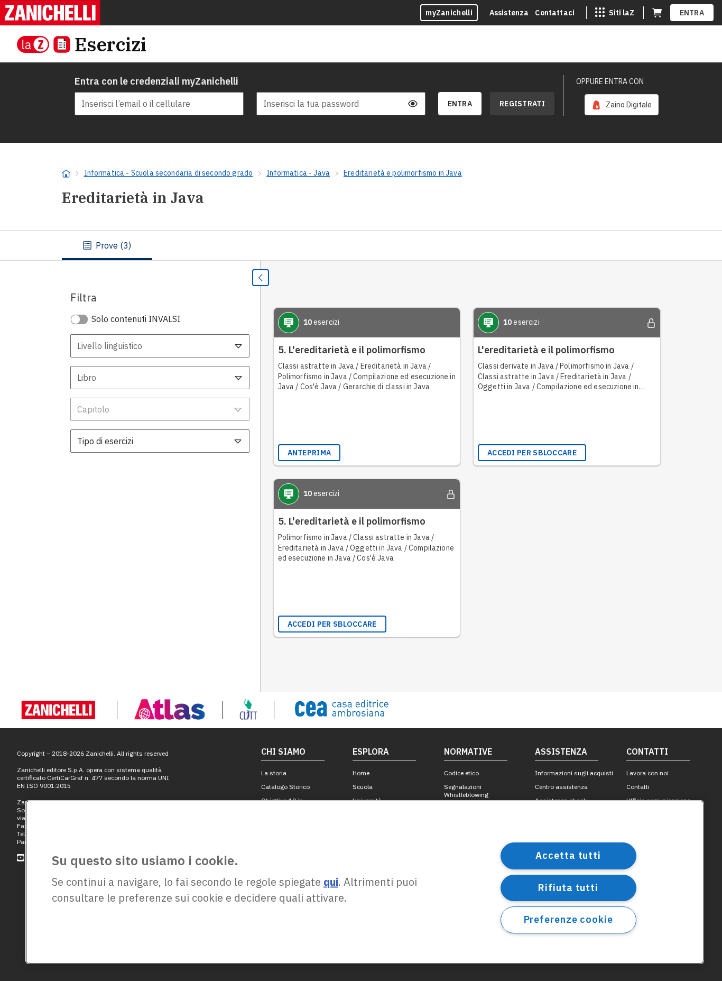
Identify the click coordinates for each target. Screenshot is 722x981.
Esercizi (110, 44)
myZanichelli (449, 12)
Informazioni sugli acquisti (574, 773)
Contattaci (555, 12)
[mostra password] (412, 103)
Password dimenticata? (388, 81)
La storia (273, 773)
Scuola (363, 787)
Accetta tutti (568, 855)
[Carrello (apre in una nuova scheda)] (657, 12)
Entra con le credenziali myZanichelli (156, 81)
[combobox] (159, 345)
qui (330, 882)
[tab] (107, 245)
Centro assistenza (561, 787)
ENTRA (692, 12)
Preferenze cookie (568, 919)
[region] (364, 882)
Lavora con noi (647, 773)
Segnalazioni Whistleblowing (466, 791)
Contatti (638, 787)
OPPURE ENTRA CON (610, 81)
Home (361, 773)
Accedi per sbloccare (532, 452)
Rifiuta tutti (568, 887)
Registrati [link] (522, 103)
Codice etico (461, 773)
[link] (622, 104)
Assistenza (509, 12)
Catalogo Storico (285, 787)
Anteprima (309, 452)
